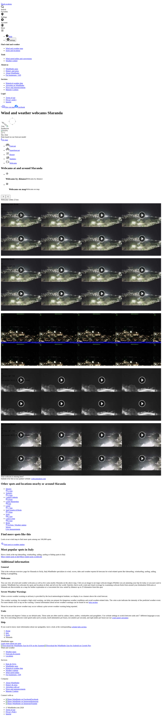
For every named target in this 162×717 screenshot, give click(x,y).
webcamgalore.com (38, 479)
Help (10, 37)
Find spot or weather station (14, 545)
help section (93, 602)
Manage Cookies (12, 90)
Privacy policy (11, 100)
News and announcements (15, 88)
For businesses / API (13, 75)
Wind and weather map (14, 48)
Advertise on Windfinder (15, 85)
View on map (10, 107)
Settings (12, 40)
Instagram (34, 701)
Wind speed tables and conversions (19, 59)
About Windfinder (12, 73)
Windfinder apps (12, 69)
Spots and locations (13, 51)
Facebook (21, 107)
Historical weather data (14, 83)
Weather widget (11, 61)
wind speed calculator (120, 618)
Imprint (8, 102)
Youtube (34, 704)
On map (5, 140)
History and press (12, 71)
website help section (78, 627)
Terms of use (10, 98)
